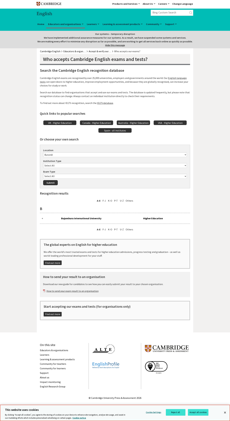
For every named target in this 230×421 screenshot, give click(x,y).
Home (40, 24)
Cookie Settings (153, 412)
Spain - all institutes (115, 130)
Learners (92, 24)
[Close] (225, 412)
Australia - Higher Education (133, 122)
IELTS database (105, 103)
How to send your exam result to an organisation (72, 291)
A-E (99, 200)
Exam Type (49, 171)
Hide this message (115, 45)
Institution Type (52, 161)
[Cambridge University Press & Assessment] (167, 358)
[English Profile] (105, 374)
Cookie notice (79, 417)
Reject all (175, 412)
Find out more (52, 262)
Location (48, 150)
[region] (115, 413)
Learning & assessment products (121, 24)
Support (169, 24)
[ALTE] (103, 359)
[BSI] (156, 379)
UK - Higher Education (60, 122)
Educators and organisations (64, 24)
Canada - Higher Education (96, 122)
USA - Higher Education (170, 122)
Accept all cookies (198, 412)
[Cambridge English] (48, 4)
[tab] (115, 218)
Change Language (182, 3)
